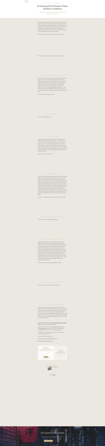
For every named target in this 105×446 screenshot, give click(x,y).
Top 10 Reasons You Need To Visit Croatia (45, 341)
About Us (62, 1)
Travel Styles (42, 1)
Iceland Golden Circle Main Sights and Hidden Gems (47, 338)
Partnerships (56, 1)
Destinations (36, 1)
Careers (66, 1)
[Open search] (74, 1)
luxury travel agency (55, 326)
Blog (51, 1)
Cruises (47, 1)
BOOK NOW (78, 1)
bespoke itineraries (44, 328)
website (40, 329)
